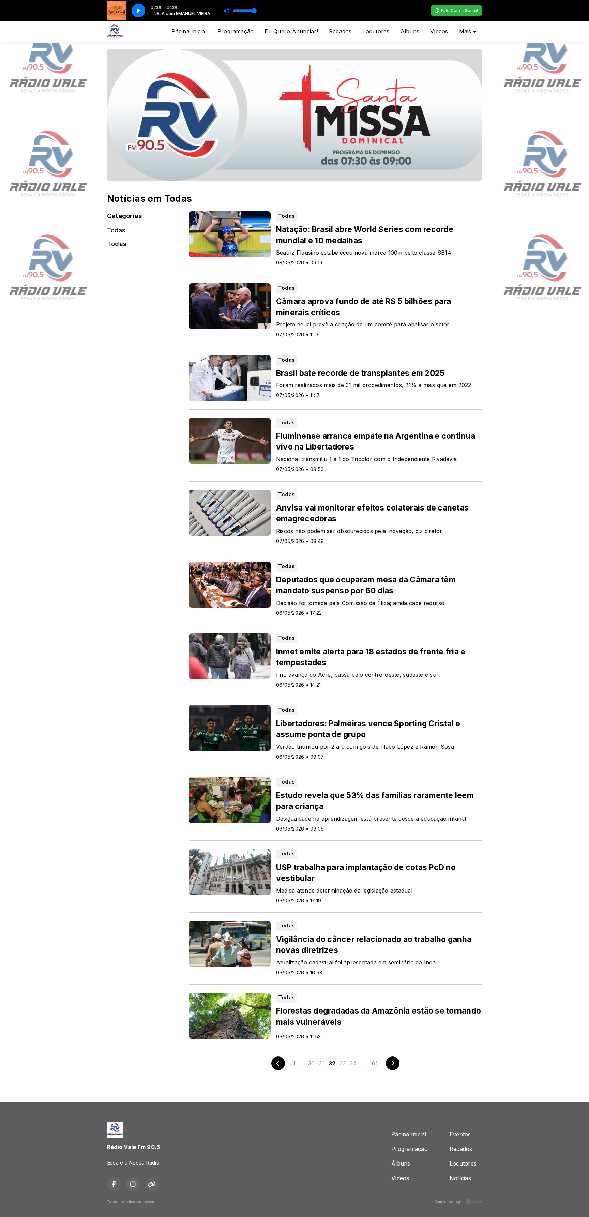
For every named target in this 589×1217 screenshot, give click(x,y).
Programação (235, 31)
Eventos (460, 1134)
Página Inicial (188, 31)
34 (353, 1063)
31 (321, 1063)
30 (311, 1063)
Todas (116, 230)
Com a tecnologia (449, 1202)
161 (373, 1063)
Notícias (460, 1178)
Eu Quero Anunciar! (291, 31)
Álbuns (410, 31)
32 (332, 1063)
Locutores (375, 31)
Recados (340, 31)
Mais (466, 31)
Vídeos (439, 31)
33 (342, 1063)
